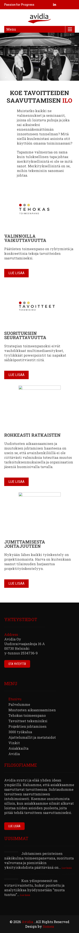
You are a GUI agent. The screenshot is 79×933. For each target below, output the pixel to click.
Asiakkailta (18, 748)
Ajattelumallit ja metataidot (32, 737)
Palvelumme (19, 704)
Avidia (14, 754)
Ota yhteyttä (17, 664)
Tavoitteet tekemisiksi (27, 721)
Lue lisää (16, 273)
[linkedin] (54, 4)
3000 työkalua (20, 732)
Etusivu (14, 699)
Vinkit (14, 743)
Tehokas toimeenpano (27, 715)
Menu (11, 29)
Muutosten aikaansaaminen (32, 710)
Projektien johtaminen (27, 726)
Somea (48, 926)
